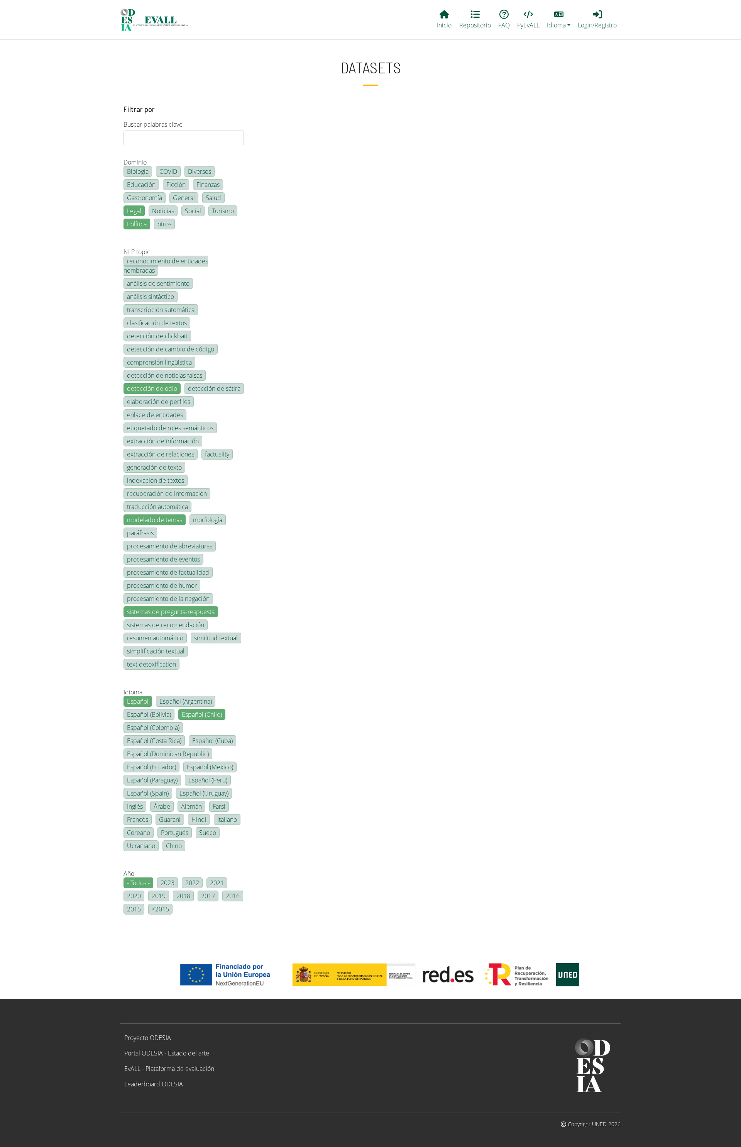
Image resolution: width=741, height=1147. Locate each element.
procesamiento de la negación (168, 598)
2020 (134, 896)
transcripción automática (161, 309)
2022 (192, 883)
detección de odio (152, 388)
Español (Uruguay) (203, 793)
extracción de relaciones (160, 454)
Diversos (199, 171)
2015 (134, 909)
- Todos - (138, 883)
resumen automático (155, 638)
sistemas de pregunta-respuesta (171, 611)
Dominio (135, 162)
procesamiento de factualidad (168, 572)
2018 (183, 896)
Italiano (227, 819)
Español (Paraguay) (152, 780)
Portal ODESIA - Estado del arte (166, 1053)
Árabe (162, 806)
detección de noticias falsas (164, 375)
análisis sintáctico (150, 296)
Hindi (198, 819)
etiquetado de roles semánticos (170, 428)
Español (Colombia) (153, 727)
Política (137, 224)
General (184, 197)
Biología (138, 171)
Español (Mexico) (210, 767)
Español (138, 701)
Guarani (170, 819)
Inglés (135, 806)
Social (193, 211)
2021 (217, 883)
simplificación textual (155, 651)
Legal (134, 211)
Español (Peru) (207, 780)
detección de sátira (214, 388)
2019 (159, 896)
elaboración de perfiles (158, 401)
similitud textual (216, 638)
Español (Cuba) (212, 740)
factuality (217, 454)
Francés (137, 819)
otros (164, 224)
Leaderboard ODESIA (153, 1084)
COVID (168, 171)
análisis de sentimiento (158, 283)
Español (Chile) (202, 714)
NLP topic (137, 252)
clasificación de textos (157, 323)
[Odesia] (157, 19)
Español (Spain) (148, 793)
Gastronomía (144, 197)
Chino (174, 846)
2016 (233, 896)
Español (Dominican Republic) (168, 754)
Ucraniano (141, 846)
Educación (141, 184)
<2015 (160, 909)
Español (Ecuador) (151, 767)
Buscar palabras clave (153, 124)
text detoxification (151, 664)
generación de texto (154, 467)
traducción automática (157, 506)
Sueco (207, 832)
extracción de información (163, 441)
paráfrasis (140, 533)
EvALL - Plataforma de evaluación (169, 1068)
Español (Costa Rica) (154, 740)
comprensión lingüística (159, 362)
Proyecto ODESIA (147, 1037)
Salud (213, 197)
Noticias (163, 211)
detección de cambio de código (170, 349)
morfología (207, 520)
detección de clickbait (157, 336)
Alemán (191, 806)
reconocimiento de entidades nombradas (166, 266)
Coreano (138, 832)
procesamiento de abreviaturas (169, 546)
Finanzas (208, 184)
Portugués (174, 832)
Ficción (176, 184)
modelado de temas (154, 520)
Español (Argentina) (185, 701)
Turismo (223, 211)
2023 (167, 883)
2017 (208, 896)
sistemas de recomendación (165, 625)
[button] (558, 20)
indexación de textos (155, 480)
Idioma (133, 692)
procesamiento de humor (162, 585)
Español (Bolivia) (149, 714)
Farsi (219, 806)
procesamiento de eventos (163, 559)
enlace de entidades (155, 415)
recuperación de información (167, 493)
